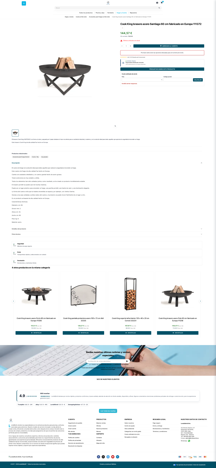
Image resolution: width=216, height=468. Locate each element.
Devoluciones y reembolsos (161, 428)
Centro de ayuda (130, 426)
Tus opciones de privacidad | (184, 464)
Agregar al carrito (169, 46)
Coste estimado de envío (132, 434)
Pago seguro (156, 423)
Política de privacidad (74, 440)
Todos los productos (86, 13)
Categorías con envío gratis (133, 431)
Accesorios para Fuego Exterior (21, 157)
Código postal (167, 76)
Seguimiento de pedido (75, 423)
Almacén (99, 440)
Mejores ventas (101, 423)
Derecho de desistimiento (76, 443)
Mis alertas (71, 431)
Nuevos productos (101, 428)
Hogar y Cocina (122, 13)
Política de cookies (73, 437)
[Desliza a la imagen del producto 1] (15, 133)
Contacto (99, 437)
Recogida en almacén (131, 437)
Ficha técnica (16, 234)
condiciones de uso (105, 364)
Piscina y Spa (100, 13)
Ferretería (110, 13)
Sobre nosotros (129, 423)
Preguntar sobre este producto (162, 69)
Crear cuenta (72, 428)
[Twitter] (108, 456)
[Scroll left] (13, 301)
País (123, 76)
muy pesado (44, 157)
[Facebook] (98, 456)
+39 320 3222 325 (188, 436)
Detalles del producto (19, 229)
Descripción (16, 163)
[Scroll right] (200, 301)
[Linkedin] (117, 456)
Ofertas (98, 426)
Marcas (98, 431)
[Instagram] (103, 456)
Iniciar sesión (72, 426)
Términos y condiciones (160, 431)
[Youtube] (112, 456)
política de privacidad (121, 364)
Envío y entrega (157, 426)
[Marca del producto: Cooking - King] (122, 28)
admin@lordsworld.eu (192, 438)
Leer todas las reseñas (108, 411)
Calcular (198, 80)
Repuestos (133, 13)
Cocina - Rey (35, 157)
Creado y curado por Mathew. (108, 464)
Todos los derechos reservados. (37, 464)
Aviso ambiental (129, 428)
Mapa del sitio (100, 443)
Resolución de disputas (75, 446)
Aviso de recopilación (199, 464)
